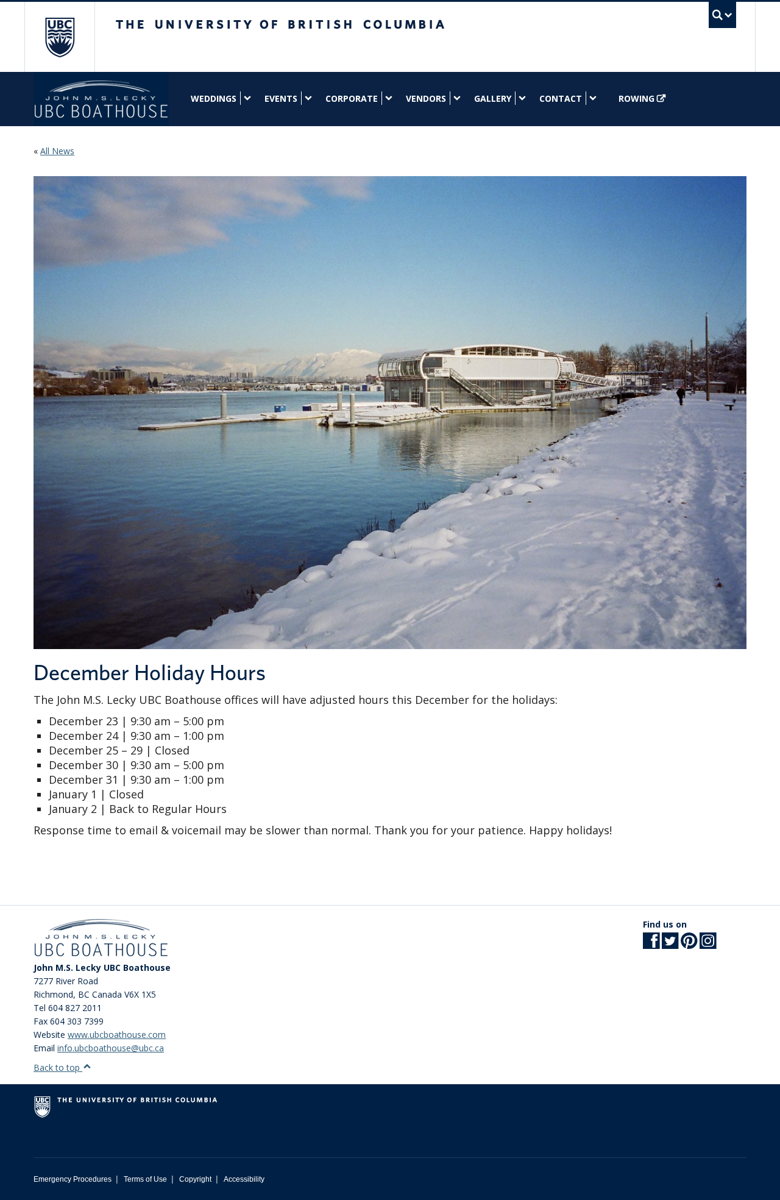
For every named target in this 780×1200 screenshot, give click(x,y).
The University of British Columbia (59, 37)
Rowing (636, 98)
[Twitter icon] (670, 944)
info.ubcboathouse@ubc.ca (110, 1048)
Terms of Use (145, 1179)
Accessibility (244, 1179)
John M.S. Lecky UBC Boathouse (101, 99)
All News (57, 151)
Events (280, 98)
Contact (560, 98)
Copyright (195, 1179)
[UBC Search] (722, 15)
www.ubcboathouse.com (117, 1034)
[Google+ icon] (689, 944)
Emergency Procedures (73, 1179)
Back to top (58, 1067)
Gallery (492, 98)
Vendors (426, 98)
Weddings (213, 98)
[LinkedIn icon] (708, 944)
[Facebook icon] (651, 944)
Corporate (351, 98)
